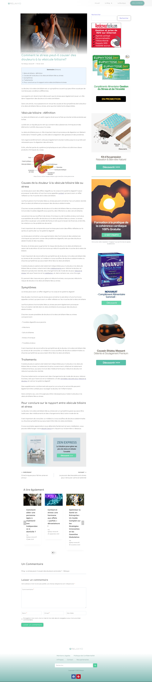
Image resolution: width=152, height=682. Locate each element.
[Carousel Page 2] (55, 553)
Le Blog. (107, 3)
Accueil (97, 3)
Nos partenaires (83, 660)
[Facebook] (73, 676)
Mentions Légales (63, 656)
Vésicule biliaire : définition (32, 73)
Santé (42, 51)
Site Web (70, 613)
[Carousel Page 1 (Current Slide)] (53, 553)
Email (47, 613)
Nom (24, 613)
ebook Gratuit (46, 428)
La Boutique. (122, 3)
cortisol (61, 193)
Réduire (57, 69)
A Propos (60, 660)
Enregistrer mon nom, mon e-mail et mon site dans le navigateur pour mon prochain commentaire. (52, 619)
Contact (70, 660)
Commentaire (28, 589)
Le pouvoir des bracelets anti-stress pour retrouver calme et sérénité (72, 475)
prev (24, 523)
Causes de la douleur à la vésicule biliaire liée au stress (42, 75)
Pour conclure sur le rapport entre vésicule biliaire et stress (44, 82)
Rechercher (96, 14)
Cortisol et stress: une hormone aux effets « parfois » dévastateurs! (54, 518)
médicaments (55, 268)
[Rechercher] (95, 665)
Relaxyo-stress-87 (29, 63)
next (82, 523)
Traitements (27, 80)
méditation (48, 273)
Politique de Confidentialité (84, 656)
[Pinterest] (78, 676)
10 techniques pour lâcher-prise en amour (34, 475)
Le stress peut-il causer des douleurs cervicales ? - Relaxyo (47, 571)
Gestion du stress (29, 51)
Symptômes (27, 78)
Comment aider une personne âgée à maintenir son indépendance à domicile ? (32, 521)
